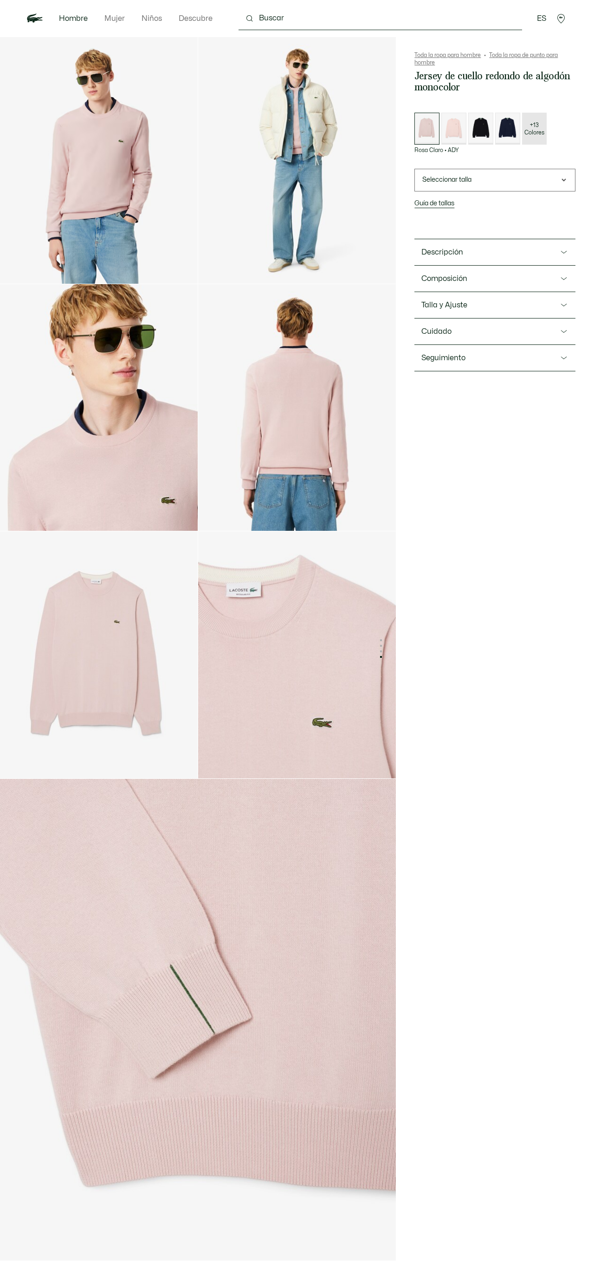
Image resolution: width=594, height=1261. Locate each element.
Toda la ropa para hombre (447, 55)
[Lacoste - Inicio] (35, 18)
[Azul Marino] (508, 128)
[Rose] (454, 128)
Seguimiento (443, 358)
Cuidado (436, 331)
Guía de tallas (434, 203)
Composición (444, 278)
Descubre (196, 18)
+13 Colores (534, 128)
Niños (152, 18)
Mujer (114, 18)
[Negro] (481, 128)
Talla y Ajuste (444, 305)
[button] (561, 18)
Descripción (442, 252)
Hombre (73, 18)
